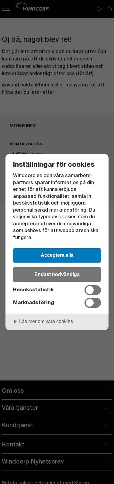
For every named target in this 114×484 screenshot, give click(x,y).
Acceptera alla (57, 255)
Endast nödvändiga (57, 274)
